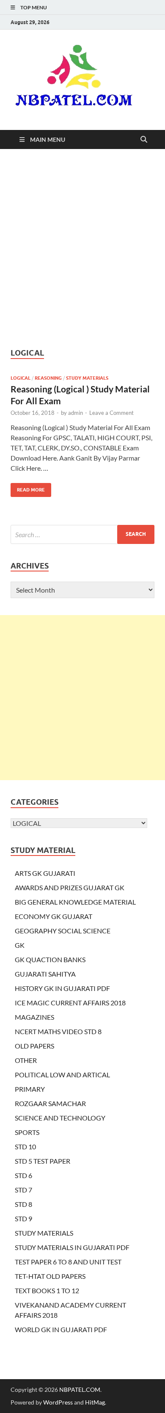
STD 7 (23, 1190)
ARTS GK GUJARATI (45, 873)
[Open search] (144, 139)
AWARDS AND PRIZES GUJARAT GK (69, 887)
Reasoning (48, 378)
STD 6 (23, 1175)
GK (20, 945)
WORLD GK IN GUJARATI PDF (61, 1329)
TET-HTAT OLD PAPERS (50, 1276)
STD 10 (25, 1147)
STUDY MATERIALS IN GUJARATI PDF (72, 1247)
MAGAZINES (34, 1017)
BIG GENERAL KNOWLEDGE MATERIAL (75, 902)
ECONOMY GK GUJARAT (53, 916)
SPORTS (27, 1132)
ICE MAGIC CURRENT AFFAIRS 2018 (70, 1003)
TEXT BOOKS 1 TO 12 (47, 1290)
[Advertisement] (82, 248)
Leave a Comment (111, 412)
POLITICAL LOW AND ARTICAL (62, 1075)
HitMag (95, 1402)
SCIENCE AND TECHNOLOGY (60, 1118)
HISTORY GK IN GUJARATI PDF (62, 988)
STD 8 (23, 1204)
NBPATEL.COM (79, 1389)
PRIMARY (30, 1089)
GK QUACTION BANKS (50, 959)
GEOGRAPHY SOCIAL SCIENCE (62, 931)
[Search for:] (82, 534)
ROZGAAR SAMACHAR (50, 1103)
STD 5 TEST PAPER (42, 1161)
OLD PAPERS (34, 1046)
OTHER (26, 1060)
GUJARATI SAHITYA (45, 974)
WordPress (58, 1402)
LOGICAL (20, 378)
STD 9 (23, 1218)
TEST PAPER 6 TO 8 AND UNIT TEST (68, 1262)
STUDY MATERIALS (87, 378)
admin (75, 412)
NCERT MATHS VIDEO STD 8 (58, 1031)
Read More (28, 488)
